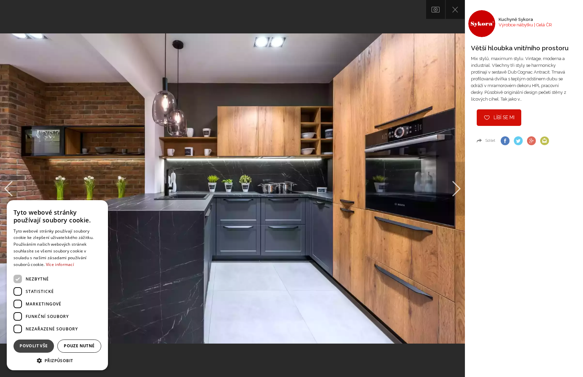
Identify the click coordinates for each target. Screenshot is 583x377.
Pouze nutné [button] (79, 346)
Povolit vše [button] (34, 346)
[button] (57, 360)
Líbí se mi (504, 117)
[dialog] (57, 285)
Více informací (60, 264)
